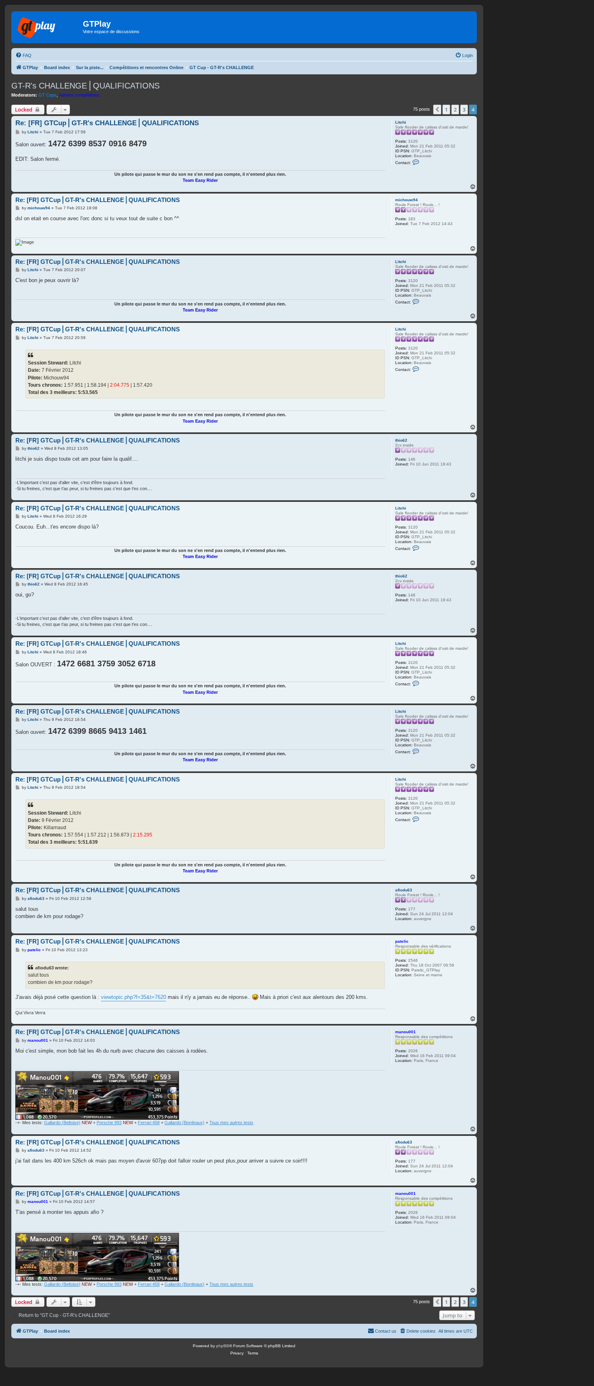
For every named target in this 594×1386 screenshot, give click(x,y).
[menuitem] (23, 55)
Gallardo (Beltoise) (62, 1122)
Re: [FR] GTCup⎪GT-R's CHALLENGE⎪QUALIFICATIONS (107, 123)
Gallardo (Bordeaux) (184, 1122)
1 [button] (446, 109)
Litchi (400, 122)
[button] (437, 109)
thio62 (401, 440)
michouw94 (406, 200)
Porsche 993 (109, 1122)
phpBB (222, 1346)
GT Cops (47, 95)
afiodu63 (403, 890)
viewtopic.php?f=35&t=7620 (133, 997)
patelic (402, 941)
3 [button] (464, 109)
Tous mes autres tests (231, 1122)
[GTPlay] (48, 26)
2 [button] (455, 109)
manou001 (405, 1032)
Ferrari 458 (149, 1122)
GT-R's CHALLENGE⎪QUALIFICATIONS (85, 85)
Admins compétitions (79, 95)
